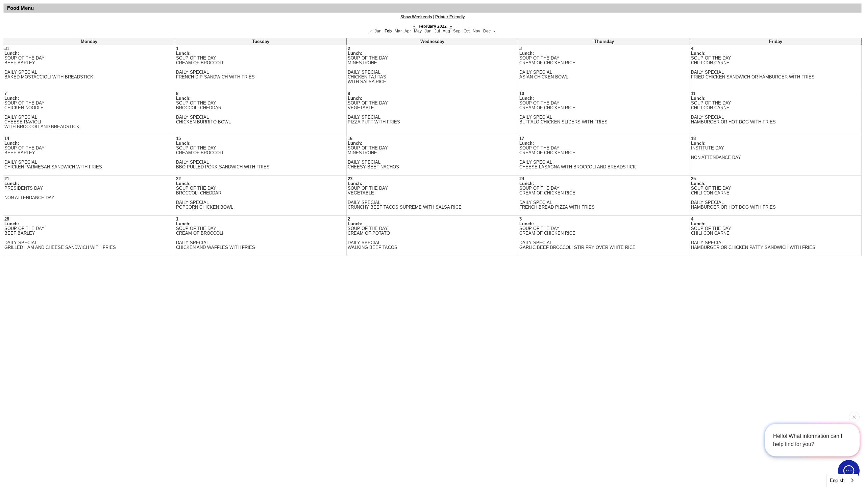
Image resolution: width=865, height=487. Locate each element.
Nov (476, 31)
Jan (378, 31)
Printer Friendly (450, 17)
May (418, 31)
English (837, 480)
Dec (487, 31)
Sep (457, 31)
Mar (398, 31)
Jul (437, 31)
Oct (467, 31)
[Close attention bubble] (854, 416)
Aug (446, 31)
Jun (428, 31)
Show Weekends (416, 17)
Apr (407, 31)
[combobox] (842, 480)
